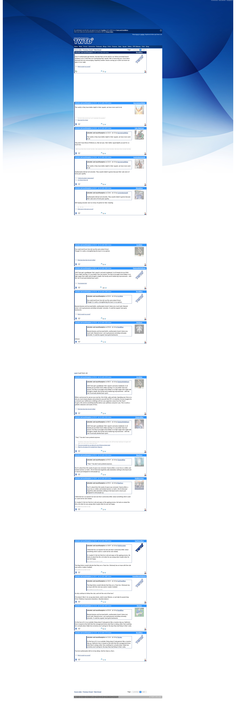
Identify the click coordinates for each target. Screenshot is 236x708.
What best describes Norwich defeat (86, 260)
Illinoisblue (139, 188)
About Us (77, 696)
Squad (124, 46)
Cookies (102, 696)
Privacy (97, 696)
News (80, 46)
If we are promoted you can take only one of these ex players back (94, 445)
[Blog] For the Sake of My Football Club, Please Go (90, 447)
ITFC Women (137, 46)
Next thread (97, 50)
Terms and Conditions (122, 30)
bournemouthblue (139, 103)
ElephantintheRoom (139, 268)
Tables (130, 46)
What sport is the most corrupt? (85, 209)
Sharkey (139, 606)
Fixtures (114, 46)
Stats (119, 46)
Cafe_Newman (139, 128)
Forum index (78, 50)
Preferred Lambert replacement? (86, 178)
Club (143, 46)
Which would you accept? (84, 66)
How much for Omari (83, 120)
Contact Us (82, 696)
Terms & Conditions (90, 696)
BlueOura (139, 455)
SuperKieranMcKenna (139, 576)
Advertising (115, 696)
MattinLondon (139, 478)
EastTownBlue (139, 541)
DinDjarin (139, 322)
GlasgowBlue (139, 417)
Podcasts (99, 46)
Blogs (105, 46)
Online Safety (108, 696)
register (142, 34)
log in (137, 34)
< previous (135, 50)
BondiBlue (139, 52)
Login (75, 373)
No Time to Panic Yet (83, 180)
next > (144, 50)
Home (76, 46)
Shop (147, 46)
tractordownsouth (139, 157)
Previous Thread (88, 50)
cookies (104, 30)
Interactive (91, 46)
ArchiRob (139, 245)
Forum (85, 46)
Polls (109, 46)
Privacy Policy (109, 32)
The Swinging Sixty (82, 283)
